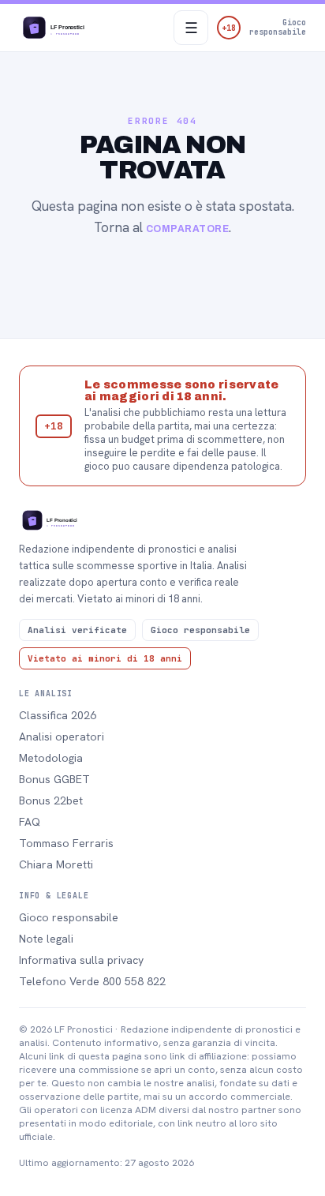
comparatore (187, 228)
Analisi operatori (61, 736)
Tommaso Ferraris (66, 843)
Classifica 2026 (57, 715)
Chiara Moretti (56, 864)
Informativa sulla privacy (81, 960)
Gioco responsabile (68, 917)
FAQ (29, 822)
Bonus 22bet (51, 800)
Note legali (46, 939)
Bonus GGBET (54, 779)
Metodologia (51, 758)
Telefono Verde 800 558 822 (92, 981)
